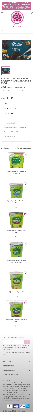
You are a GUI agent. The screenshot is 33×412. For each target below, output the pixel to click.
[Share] (7, 98)
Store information (11, 375)
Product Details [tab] (10, 123)
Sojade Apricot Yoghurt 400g (16, 292)
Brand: (10, 128)
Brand (6, 128)
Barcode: (6, 136)
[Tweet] (12, 98)
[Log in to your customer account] (32, 13)
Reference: (7, 132)
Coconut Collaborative (19, 128)
